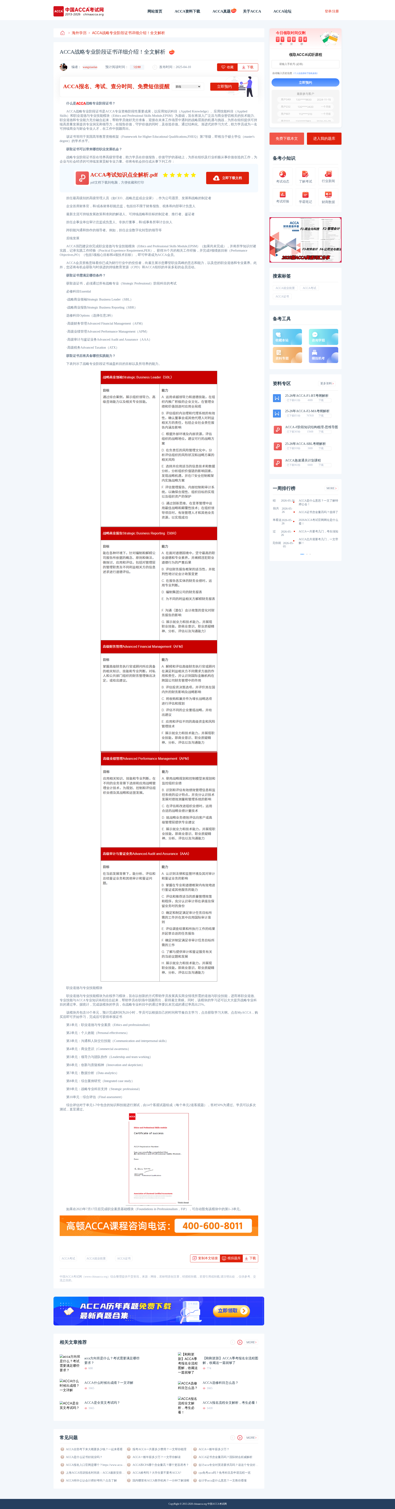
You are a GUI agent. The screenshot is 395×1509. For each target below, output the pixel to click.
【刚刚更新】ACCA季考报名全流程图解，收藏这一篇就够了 (230, 1360)
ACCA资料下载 (187, 11)
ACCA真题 (222, 11)
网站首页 (155, 11)
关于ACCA (252, 11)
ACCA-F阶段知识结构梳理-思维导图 (311, 427)
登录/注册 (332, 11)
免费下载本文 (287, 138)
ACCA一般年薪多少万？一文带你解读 (156, 1457)
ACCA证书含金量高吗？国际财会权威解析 (225, 1457)
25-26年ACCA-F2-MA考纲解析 (307, 411)
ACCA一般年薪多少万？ (214, 1449)
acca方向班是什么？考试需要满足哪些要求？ (111, 1360)
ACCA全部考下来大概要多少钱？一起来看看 (94, 1449)
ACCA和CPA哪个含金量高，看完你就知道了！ (301, 544)
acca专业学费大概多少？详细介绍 (298, 500)
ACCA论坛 (282, 11)
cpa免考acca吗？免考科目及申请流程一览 (225, 1472)
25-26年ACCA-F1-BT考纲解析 (307, 395)
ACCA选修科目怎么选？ (220, 1382)
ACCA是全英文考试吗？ (102, 1402)
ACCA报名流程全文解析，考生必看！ (230, 1402)
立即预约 (224, 86)
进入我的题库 (324, 138)
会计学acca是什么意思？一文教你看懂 (223, 1480)
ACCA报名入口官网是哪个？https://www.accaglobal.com (95, 1464)
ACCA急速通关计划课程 (303, 460)
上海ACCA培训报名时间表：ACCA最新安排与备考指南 (95, 1472)
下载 (321, 400)
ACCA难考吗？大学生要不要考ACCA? (156, 1472)
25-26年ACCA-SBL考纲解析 (305, 443)
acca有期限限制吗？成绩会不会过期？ (298, 533)
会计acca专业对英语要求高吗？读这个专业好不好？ (228, 1464)
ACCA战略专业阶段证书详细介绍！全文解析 (128, 33)
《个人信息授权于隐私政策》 (305, 73)
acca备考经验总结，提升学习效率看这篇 (301, 521)
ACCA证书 (124, 1258)
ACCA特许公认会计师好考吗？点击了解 (91, 1480)
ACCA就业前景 (96, 1258)
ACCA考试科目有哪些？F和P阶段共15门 (300, 510)
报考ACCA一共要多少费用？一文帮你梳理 (159, 1449)
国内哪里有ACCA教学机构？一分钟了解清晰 (160, 1480)
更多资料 (326, 383)
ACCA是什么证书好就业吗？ (84, 1457)
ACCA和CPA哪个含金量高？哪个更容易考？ (160, 1464)
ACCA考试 (68, 1258)
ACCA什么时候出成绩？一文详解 (108, 1382)
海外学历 (79, 33)
